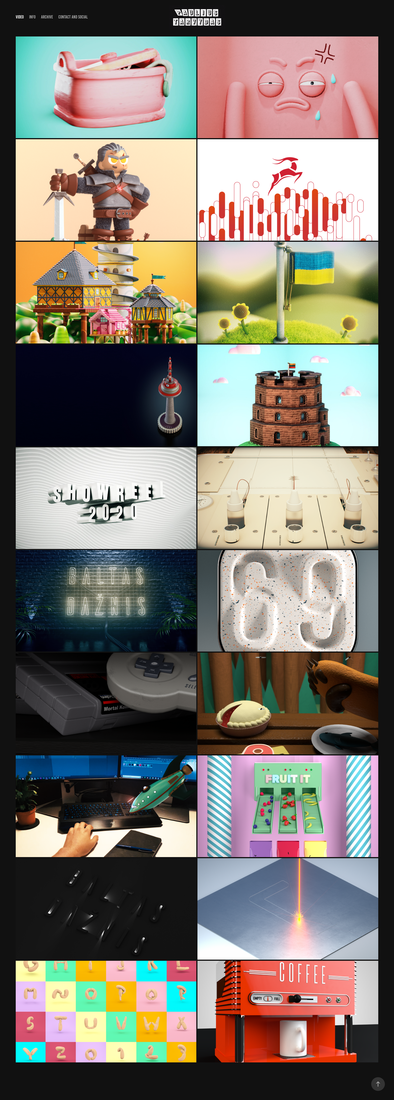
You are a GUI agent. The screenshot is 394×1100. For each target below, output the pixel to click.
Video (20, 17)
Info (32, 17)
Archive (47, 17)
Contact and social (73, 17)
